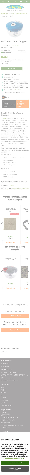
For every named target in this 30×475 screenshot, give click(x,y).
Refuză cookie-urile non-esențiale (15, 469)
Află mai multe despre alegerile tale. (12, 458)
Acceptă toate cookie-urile (15, 463)
